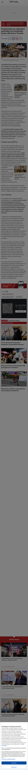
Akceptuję (14, 763)
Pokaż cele (14, 767)
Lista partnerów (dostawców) (8, 759)
